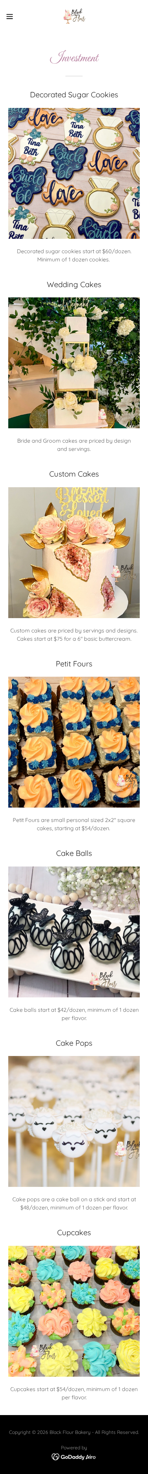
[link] (74, 16)
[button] (13, 16)
